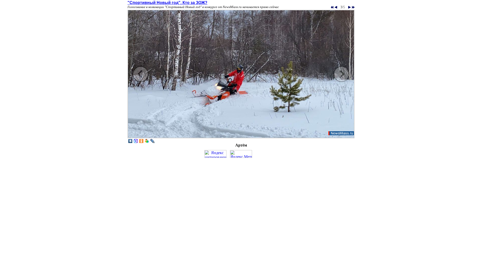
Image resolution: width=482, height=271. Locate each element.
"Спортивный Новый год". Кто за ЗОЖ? (167, 3)
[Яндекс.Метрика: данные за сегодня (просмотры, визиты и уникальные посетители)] (241, 154)
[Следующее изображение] (241, 138)
